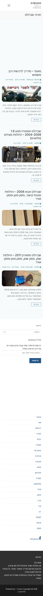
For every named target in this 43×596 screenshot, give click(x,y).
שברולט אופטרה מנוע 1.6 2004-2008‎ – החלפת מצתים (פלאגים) (22, 134)
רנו (40, 511)
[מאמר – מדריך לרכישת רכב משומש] (21, 94)
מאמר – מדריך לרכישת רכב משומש (24, 72)
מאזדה (38, 445)
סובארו (38, 461)
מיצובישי (37, 450)
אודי (39, 422)
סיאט (39, 467)
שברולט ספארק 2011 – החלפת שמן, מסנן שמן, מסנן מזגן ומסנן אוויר (22, 258)
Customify (22, 592)
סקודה (38, 478)
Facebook (34, 539)
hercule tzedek (33, 80)
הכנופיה (36, 3)
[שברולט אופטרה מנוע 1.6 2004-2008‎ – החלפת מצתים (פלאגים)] (21, 154)
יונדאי (39, 439)
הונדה (38, 433)
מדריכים (8, 80)
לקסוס (38, 517)
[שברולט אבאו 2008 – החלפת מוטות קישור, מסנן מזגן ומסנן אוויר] (21, 218)
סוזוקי (39, 528)
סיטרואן (38, 472)
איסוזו (39, 523)
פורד (39, 489)
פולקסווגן (37, 484)
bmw (39, 417)
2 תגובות (36, 82)
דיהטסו (38, 428)
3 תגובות (36, 206)
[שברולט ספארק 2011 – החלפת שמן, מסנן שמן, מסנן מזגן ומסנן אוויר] (21, 278)
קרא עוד (36, 120)
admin (37, 143)
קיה (39, 506)
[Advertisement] (21, 46)
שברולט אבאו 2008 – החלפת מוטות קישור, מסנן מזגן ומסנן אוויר (23, 195)
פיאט (39, 495)
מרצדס (38, 456)
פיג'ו (39, 500)
